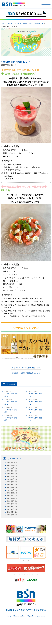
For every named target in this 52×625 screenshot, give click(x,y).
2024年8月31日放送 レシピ (11, 417)
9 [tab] (35, 574)
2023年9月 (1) (12, 501)
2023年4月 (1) (12, 515)
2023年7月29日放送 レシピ (15, 62)
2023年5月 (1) (12, 512)
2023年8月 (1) (12, 504)
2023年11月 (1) (12, 495)
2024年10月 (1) (12, 465)
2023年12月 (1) (12, 493)
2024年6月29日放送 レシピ (36, 401)
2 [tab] (26, 560)
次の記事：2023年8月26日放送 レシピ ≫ (26, 373)
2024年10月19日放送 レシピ (11, 401)
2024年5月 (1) (12, 479)
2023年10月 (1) (12, 498)
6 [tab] (27, 574)
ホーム (3, 23)
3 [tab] (28, 560)
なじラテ (18, 23)
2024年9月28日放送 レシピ (11, 409)
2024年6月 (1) (12, 476)
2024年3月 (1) (12, 485)
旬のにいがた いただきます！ (33, 23)
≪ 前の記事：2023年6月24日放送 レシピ (26, 368)
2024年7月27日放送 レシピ (36, 393)
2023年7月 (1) (12, 507)
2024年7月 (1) (12, 474)
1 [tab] (23, 560)
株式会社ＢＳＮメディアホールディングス (26, 609)
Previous (4, 552)
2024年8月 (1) (12, 471)
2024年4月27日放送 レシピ (36, 417)
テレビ (10, 23)
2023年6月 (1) (12, 509)
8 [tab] (32, 574)
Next (48, 552)
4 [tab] (22, 574)
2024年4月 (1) (12, 482)
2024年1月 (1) (12, 490)
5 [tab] (24, 574)
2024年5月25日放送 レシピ (36, 409)
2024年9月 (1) (12, 468)
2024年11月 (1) (12, 463)
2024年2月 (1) (12, 487)
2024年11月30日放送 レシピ (11, 393)
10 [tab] (37, 574)
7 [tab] (30, 574)
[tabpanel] (12, 552)
